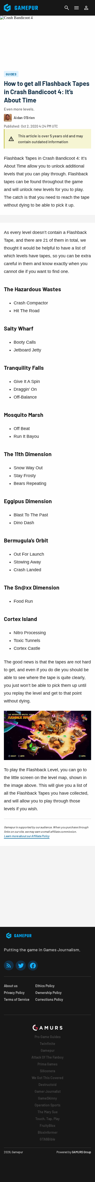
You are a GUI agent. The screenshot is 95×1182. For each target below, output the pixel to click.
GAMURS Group (81, 1152)
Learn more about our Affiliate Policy (26, 836)
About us (11, 986)
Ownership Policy (48, 993)
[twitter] (21, 966)
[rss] (9, 966)
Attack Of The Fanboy (47, 1057)
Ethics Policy (45, 986)
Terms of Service (16, 999)
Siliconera (47, 1071)
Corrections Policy (49, 999)
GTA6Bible (47, 1139)
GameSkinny (47, 1098)
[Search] (67, 8)
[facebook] (33, 966)
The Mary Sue (48, 1112)
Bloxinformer (47, 1132)
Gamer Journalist (48, 1091)
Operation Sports (47, 1105)
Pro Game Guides (48, 1037)
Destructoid (47, 1084)
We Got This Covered (47, 1078)
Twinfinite (47, 1044)
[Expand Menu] (76, 8)
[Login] (86, 8)
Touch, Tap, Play (47, 1119)
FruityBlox (47, 1125)
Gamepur (48, 1050)
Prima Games (47, 1064)
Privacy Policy (14, 993)
